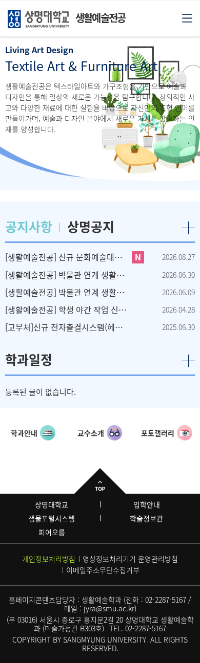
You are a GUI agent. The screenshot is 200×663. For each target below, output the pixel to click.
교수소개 (90, 433)
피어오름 (51, 532)
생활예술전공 (100, 17)
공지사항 (28, 226)
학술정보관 (146, 518)
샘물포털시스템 (51, 518)
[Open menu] (187, 17)
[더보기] (188, 228)
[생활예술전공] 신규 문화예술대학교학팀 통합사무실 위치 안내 (66, 257)
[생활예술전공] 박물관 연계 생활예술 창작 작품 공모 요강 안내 (66, 292)
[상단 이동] (100, 481)
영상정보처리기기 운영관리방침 (130, 559)
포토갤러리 (157, 433)
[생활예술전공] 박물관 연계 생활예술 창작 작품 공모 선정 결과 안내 (66, 275)
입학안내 (146, 504)
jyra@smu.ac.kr (109, 608)
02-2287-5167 (165, 599)
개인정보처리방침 (48, 559)
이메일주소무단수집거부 (102, 570)
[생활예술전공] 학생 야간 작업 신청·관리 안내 (66, 309)
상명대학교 (51, 504)
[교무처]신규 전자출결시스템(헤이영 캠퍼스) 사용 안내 (66, 327)
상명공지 (90, 226)
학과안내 (24, 433)
